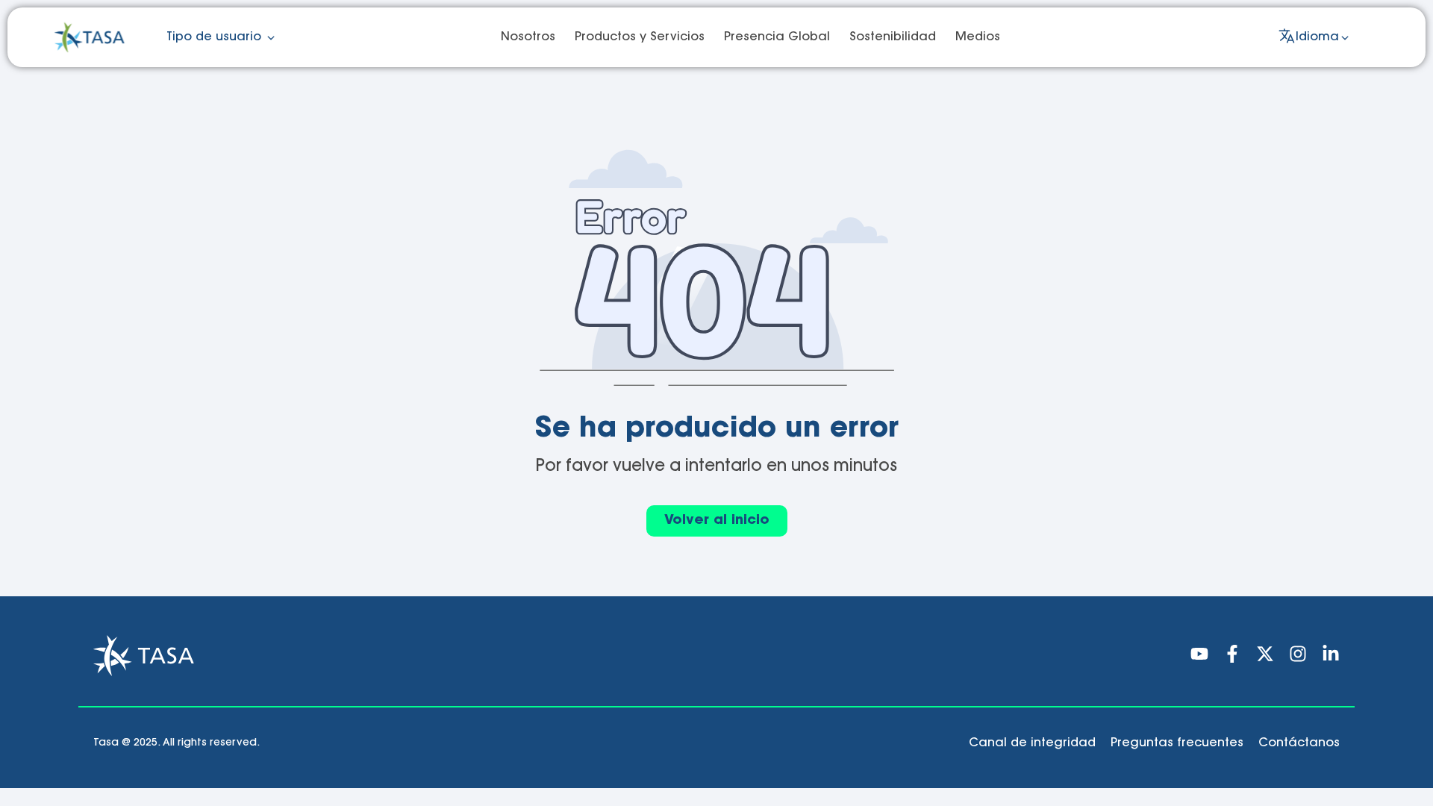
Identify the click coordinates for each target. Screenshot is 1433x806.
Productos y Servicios (640, 37)
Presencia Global (777, 37)
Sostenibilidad (892, 37)
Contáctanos (1299, 743)
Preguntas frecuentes (1177, 743)
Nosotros (528, 37)
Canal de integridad (1032, 743)
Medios (977, 37)
